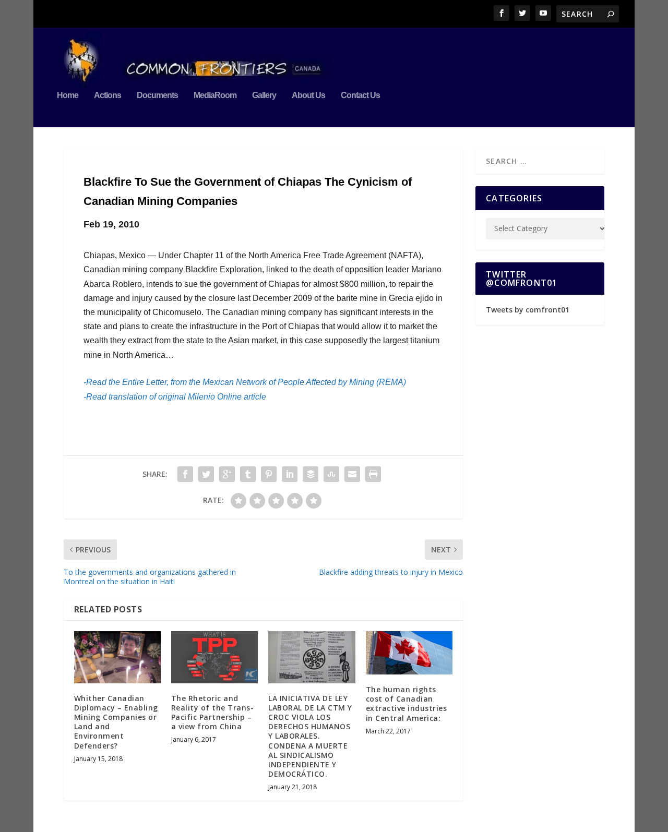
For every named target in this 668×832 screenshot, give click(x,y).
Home (67, 95)
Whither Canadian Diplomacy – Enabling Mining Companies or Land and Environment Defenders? (116, 722)
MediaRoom (215, 95)
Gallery (264, 95)
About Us (308, 95)
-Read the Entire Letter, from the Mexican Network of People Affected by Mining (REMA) (245, 382)
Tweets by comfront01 (527, 310)
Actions (107, 95)
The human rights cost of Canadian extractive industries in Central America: (406, 703)
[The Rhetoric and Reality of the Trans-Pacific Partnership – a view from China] (214, 657)
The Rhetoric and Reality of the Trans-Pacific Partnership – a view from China (212, 712)
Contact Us (360, 95)
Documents (157, 95)
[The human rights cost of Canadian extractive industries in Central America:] (409, 652)
